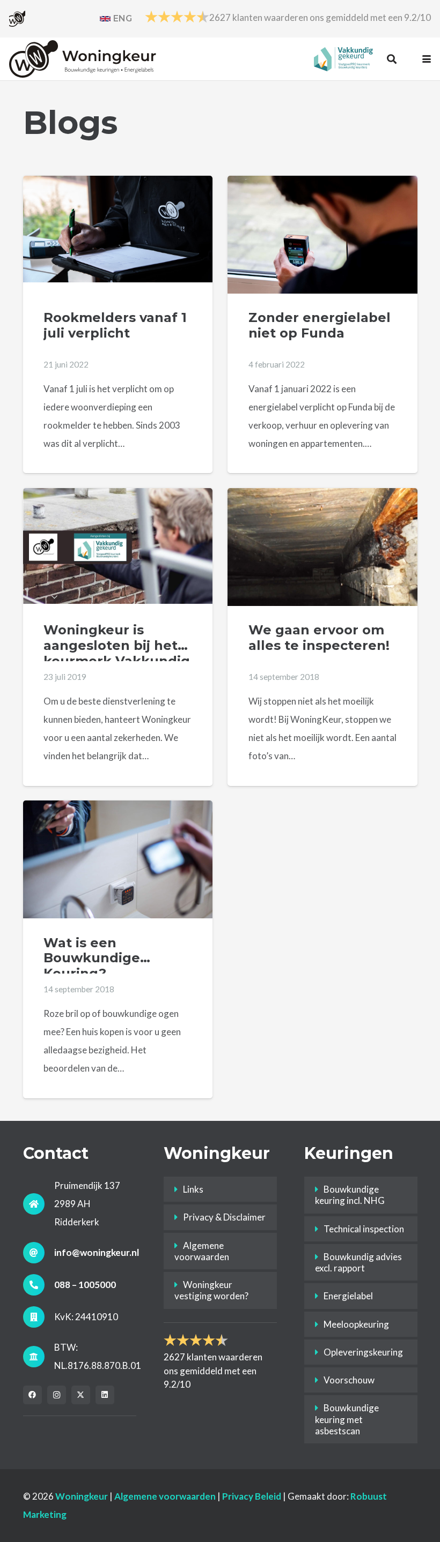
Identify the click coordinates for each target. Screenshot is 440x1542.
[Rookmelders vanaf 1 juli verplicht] (118, 229)
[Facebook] (32, 1395)
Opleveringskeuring (363, 1352)
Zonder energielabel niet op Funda (319, 325)
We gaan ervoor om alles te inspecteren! (319, 637)
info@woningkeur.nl (96, 1252)
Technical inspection (364, 1228)
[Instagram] (56, 1395)
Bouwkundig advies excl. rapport (358, 1262)
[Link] (116, 18)
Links (193, 1189)
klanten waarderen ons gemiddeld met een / (320, 17)
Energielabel (348, 1295)
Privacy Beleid (251, 1496)
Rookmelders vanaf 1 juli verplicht (115, 325)
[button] (391, 59)
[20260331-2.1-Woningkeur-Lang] (82, 59)
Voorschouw (349, 1380)
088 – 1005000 (85, 1284)
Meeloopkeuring (356, 1324)
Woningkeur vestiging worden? (211, 1290)
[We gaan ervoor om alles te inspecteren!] (322, 559)
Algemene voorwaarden (201, 1251)
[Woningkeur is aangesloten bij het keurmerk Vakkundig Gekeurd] (118, 546)
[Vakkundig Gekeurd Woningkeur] (343, 59)
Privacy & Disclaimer (224, 1217)
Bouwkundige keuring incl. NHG (350, 1195)
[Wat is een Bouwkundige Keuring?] (118, 871)
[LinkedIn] (105, 1395)
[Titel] (17, 19)
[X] (80, 1395)
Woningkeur (81, 1496)
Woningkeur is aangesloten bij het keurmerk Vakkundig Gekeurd (116, 653)
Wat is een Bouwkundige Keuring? (91, 958)
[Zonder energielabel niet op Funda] (322, 239)
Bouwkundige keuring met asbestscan (347, 1419)
